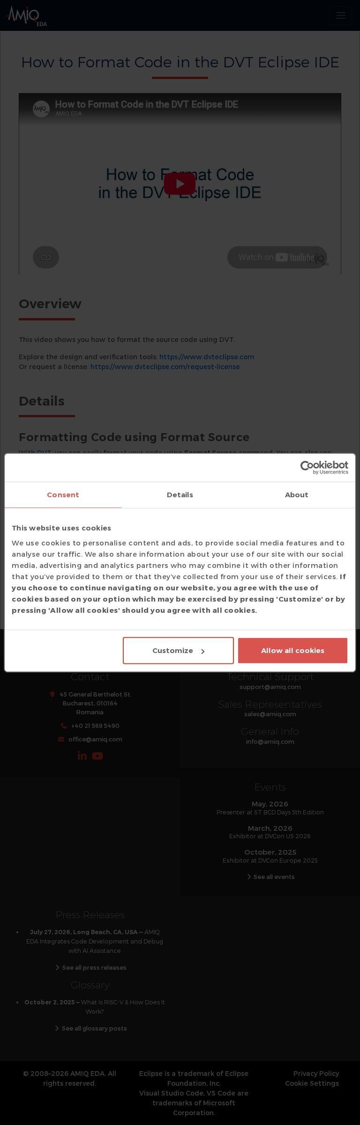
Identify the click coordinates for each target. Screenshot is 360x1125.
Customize (172, 650)
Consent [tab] (63, 494)
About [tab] (297, 494)
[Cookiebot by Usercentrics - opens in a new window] (307, 467)
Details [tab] (180, 494)
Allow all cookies (292, 650)
